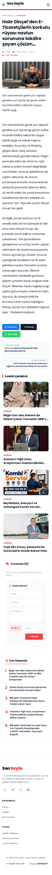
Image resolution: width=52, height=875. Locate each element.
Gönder (34, 636)
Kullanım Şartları (10, 838)
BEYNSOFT (42, 863)
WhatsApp (13, 334)
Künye (5, 807)
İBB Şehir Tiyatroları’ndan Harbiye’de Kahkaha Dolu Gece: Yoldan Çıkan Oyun (27, 700)
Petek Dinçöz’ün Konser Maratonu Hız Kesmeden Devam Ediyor (28, 689)
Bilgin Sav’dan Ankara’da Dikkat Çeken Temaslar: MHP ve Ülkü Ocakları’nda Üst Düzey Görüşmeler (26, 675)
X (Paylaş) (29, 327)
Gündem (21, 15)
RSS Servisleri (8, 817)
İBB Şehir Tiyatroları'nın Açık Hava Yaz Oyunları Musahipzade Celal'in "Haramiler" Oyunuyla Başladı (28, 730)
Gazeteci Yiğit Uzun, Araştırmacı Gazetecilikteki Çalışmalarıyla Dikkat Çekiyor (27, 714)
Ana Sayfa (8, 15)
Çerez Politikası (10, 843)
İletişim (5, 812)
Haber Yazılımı (16, 864)
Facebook (12, 327)
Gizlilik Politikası (10, 833)
